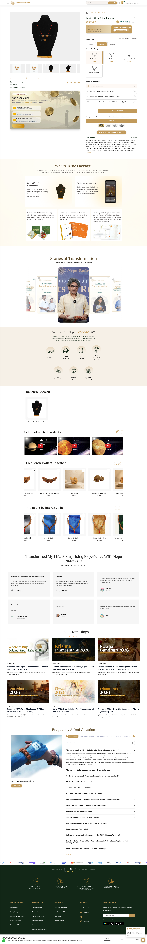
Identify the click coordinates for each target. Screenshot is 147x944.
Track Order (35, 912)
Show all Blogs (73, 636)
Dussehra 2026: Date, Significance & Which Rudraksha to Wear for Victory (25, 710)
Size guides (134, 38)
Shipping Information (38, 916)
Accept (122, 939)
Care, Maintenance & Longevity (105, 736)
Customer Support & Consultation (125, 736)
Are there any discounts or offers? (79, 811)
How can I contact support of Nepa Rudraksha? (83, 817)
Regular (91, 44)
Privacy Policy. (78, 940)
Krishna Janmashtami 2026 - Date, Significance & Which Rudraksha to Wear (73, 668)
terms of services (114, 117)
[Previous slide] (118, 431)
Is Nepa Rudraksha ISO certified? (78, 788)
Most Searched (73, 736)
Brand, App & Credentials (87, 736)
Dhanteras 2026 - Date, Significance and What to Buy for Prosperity (118, 710)
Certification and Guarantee (62, 912)
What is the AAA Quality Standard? (79, 782)
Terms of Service (59, 920)
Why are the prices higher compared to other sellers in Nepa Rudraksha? (93, 800)
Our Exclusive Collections (17, 916)
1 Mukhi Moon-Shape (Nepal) (49, 493)
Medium (101, 44)
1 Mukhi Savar (74, 493)
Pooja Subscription (15, 925)
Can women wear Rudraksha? (77, 829)
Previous (45, 77)
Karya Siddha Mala (74, 538)
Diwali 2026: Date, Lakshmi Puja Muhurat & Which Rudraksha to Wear (73, 710)
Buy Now (111, 120)
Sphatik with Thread (129, 60)
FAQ (33, 925)
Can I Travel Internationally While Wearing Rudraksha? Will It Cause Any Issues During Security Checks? (97, 842)
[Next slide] (121, 431)
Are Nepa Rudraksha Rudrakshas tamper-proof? (84, 794)
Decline (137, 939)
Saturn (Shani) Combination (37, 422)
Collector (113, 44)
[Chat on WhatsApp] (3, 940)
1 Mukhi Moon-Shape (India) (24, 493)
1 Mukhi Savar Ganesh (99, 493)
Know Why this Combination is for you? (110, 132)
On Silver (111, 60)
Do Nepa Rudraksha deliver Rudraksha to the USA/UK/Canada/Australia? (93, 835)
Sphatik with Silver (94, 74)
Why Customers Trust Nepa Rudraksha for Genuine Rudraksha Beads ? (92, 750)
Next (45, 64)
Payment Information (38, 920)
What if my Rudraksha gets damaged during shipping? (86, 849)
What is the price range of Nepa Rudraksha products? (86, 805)
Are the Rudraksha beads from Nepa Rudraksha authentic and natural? (92, 776)
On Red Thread (94, 60)
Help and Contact (37, 907)
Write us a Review (59, 916)
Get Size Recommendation (39, 929)
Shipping (134, 137)
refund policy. (125, 117)
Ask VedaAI (113, 2)
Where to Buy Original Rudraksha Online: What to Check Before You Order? (27, 668)
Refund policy (14, 907)
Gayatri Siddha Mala (99, 538)
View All (68, 854)
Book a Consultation (15, 920)
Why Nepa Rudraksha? (61, 907)
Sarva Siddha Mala (49, 538)
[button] (28, 294)
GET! (131, 916)
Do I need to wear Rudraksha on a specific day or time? (86, 823)
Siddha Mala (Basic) (24, 538)
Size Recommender (124, 38)
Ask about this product (73, 82)
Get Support (16, 785)
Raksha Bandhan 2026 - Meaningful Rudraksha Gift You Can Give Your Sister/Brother (117, 668)
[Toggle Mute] (39, 278)
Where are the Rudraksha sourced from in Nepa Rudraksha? (88, 770)
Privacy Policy (14, 912)
